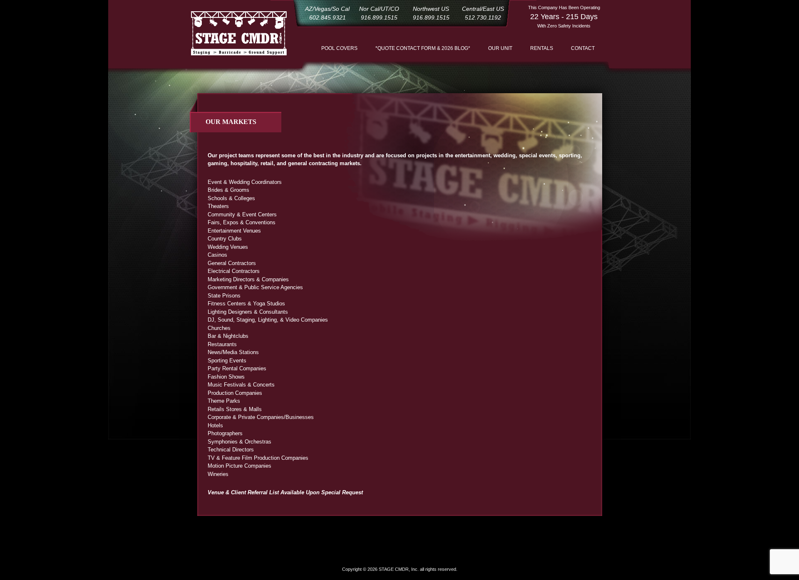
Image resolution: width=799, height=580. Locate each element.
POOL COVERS (339, 48)
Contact (583, 48)
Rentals (541, 48)
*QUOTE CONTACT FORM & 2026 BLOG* (422, 48)
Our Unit (500, 48)
